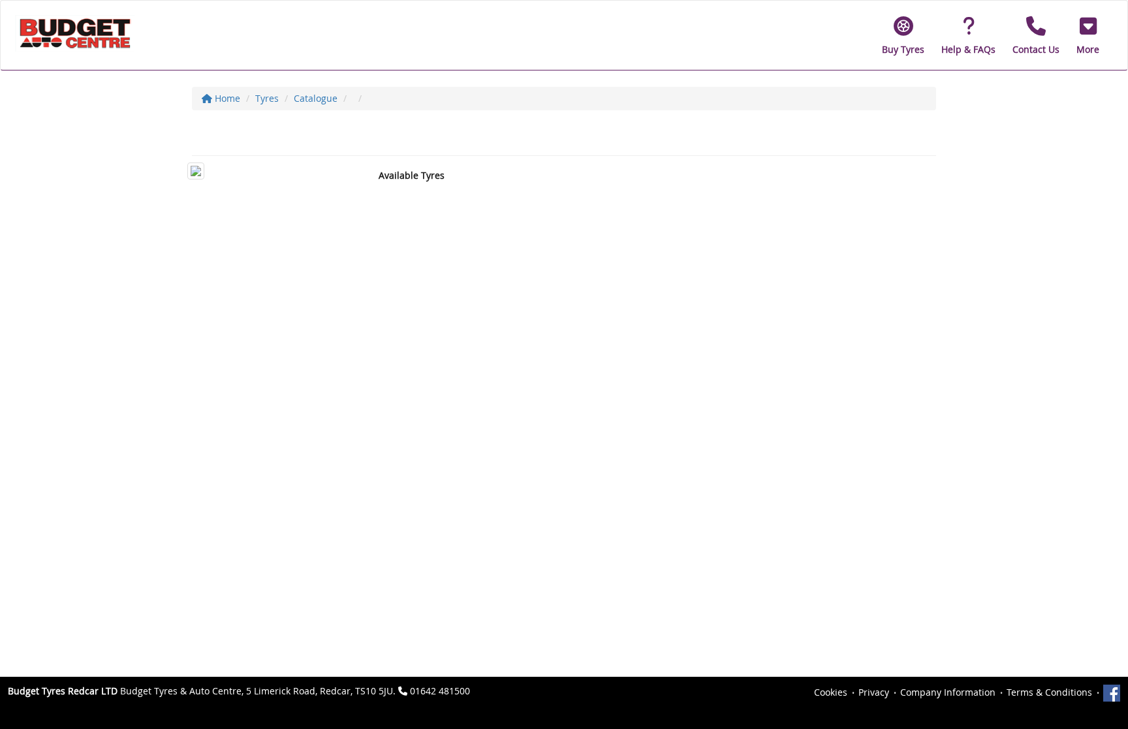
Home (226, 98)
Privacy (873, 692)
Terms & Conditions (1049, 692)
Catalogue (315, 98)
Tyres (267, 98)
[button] (1088, 35)
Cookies (830, 692)
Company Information (947, 692)
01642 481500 (440, 691)
